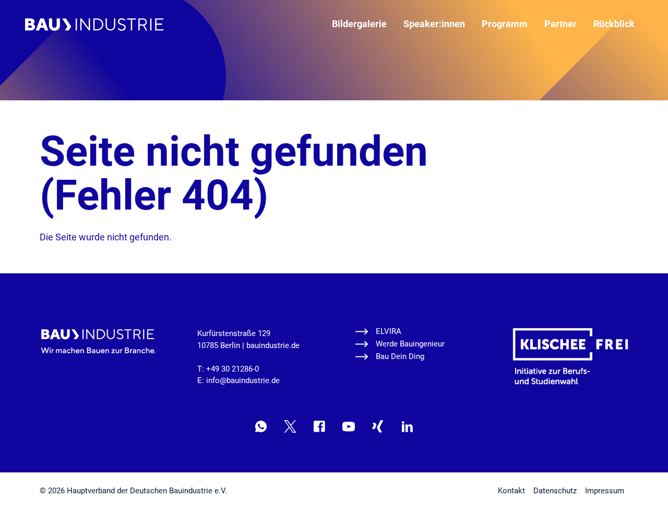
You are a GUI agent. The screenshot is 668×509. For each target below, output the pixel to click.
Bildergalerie (359, 23)
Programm (505, 23)
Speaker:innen (434, 23)
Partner (560, 23)
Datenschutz (555, 490)
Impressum (604, 490)
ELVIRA (388, 331)
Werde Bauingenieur (410, 344)
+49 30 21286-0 (232, 369)
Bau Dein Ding (400, 356)
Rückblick (614, 23)
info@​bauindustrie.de (243, 380)
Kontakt (511, 490)
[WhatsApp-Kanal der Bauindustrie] (260, 426)
